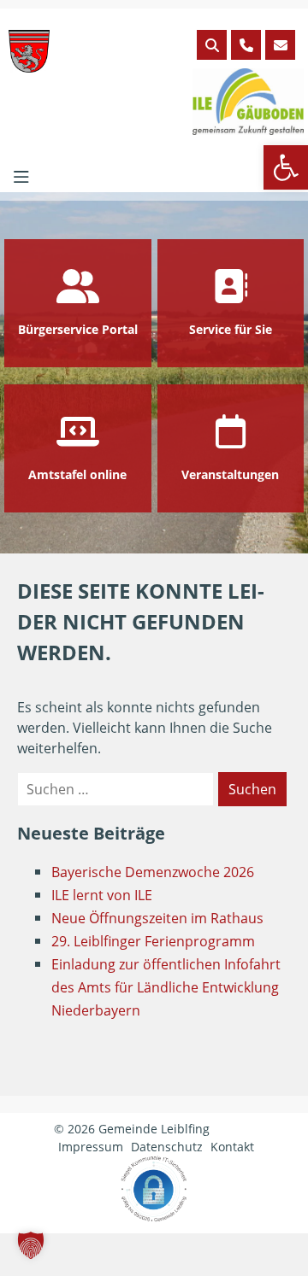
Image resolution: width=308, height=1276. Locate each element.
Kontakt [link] (232, 1146)
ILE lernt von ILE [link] (101, 895)
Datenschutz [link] (167, 1146)
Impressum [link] (90, 1146)
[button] (31, 1245)
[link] (286, 167)
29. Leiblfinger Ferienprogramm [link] (153, 941)
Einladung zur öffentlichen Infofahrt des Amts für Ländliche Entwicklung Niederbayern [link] (166, 987)
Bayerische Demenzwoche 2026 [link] (152, 872)
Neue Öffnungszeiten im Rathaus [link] (157, 918)
